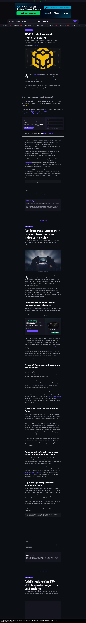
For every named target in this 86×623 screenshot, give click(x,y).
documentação (28, 162)
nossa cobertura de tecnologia (49, 346)
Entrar (75, 21)
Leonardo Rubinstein (29, 45)
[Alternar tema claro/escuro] (71, 21)
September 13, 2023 (50, 133)
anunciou (36, 74)
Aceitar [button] (78, 620)
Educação (24, 21)
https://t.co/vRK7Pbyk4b (39, 112)
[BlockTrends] (43, 21)
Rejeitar (82, 620)
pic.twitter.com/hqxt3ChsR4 (32, 114)
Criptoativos (40, 193)
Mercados (18, 21)
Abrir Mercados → (29, 127)
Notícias (11, 21)
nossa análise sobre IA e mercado (33, 472)
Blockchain (28, 193)
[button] (76, 1)
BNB (34, 193)
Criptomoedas (29, 30)
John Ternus (29, 547)
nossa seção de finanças (55, 396)
